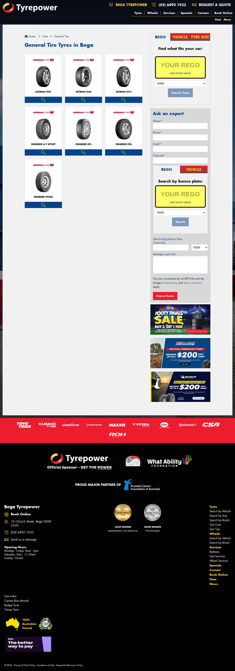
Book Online (223, 13)
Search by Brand (219, 520)
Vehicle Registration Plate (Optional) (167, 240)
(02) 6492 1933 (172, 5)
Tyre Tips (215, 529)
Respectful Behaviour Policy (69, 665)
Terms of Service (193, 283)
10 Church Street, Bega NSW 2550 (31, 524)
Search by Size (218, 516)
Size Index (10, 596)
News (227, 19)
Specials (186, 13)
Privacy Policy (169, 283)
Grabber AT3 (84, 144)
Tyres (138, 13)
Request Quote (165, 295)
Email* (157, 144)
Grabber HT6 (124, 144)
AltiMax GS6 (83, 91)
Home (31, 36)
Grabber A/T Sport (43, 144)
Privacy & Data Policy (24, 665)
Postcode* (159, 155)
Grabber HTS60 (43, 196)
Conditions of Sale (46, 665)
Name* (157, 121)
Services (169, 13)
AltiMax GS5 (43, 91)
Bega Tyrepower (131, 5)
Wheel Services (219, 561)
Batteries (214, 552)
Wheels (152, 13)
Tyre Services (217, 556)
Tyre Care (215, 524)
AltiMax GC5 (124, 91)
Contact (203, 13)
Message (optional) (164, 254)
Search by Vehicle (220, 511)
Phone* (157, 132)
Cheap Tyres (11, 609)
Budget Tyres (11, 605)
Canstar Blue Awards (16, 601)
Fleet (218, 19)
